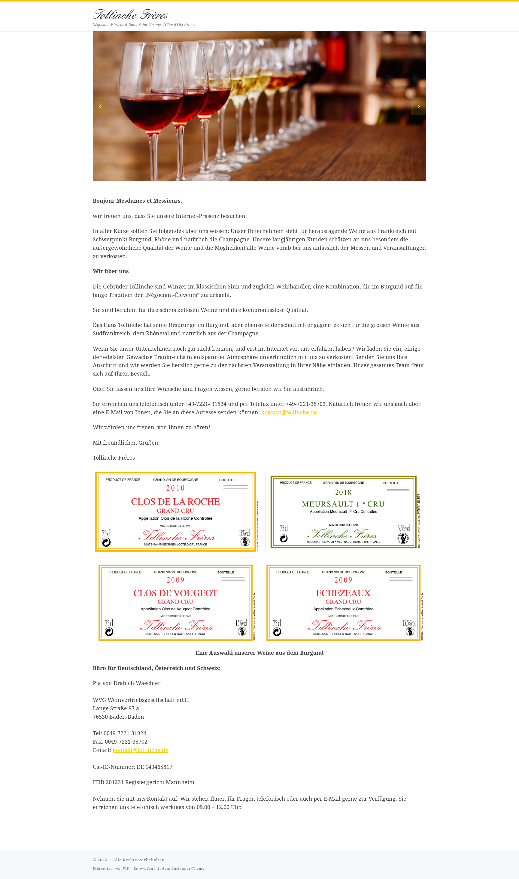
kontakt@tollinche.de (289, 412)
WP (126, 868)
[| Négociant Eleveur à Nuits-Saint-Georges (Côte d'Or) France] (130, 13)
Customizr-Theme (188, 868)
